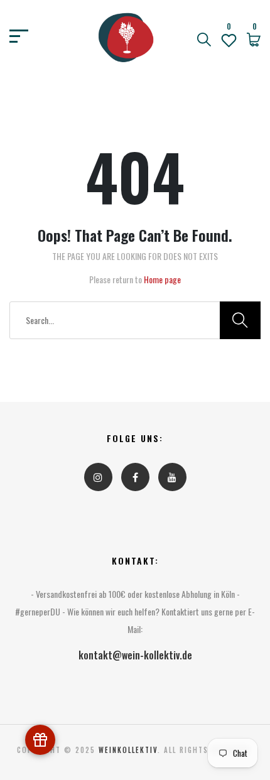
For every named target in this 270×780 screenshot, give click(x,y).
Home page (162, 279)
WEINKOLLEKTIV (128, 750)
